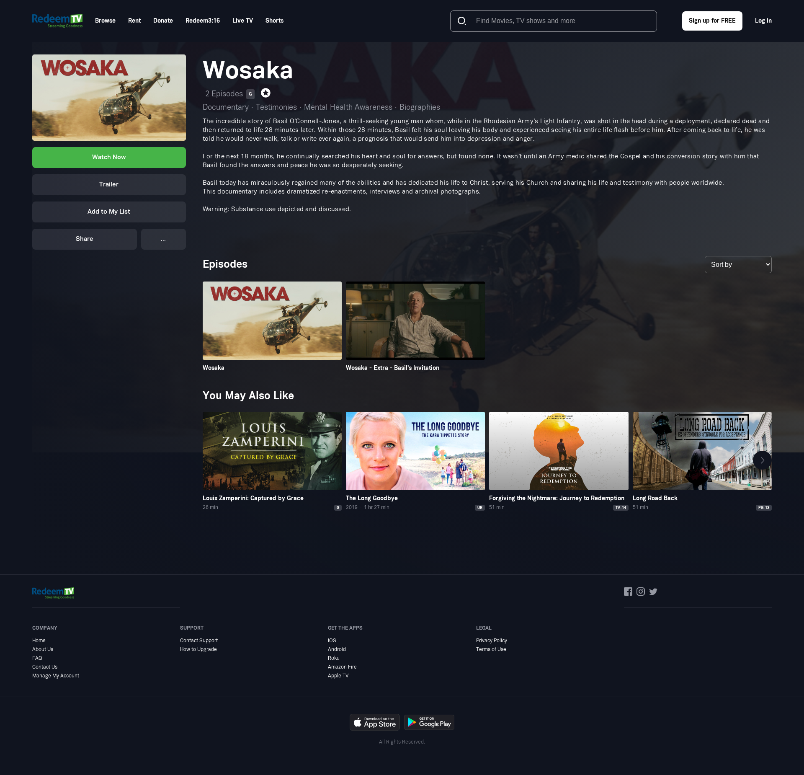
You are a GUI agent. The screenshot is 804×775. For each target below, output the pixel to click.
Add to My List (109, 212)
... (163, 239)
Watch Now (109, 157)
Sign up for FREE (712, 21)
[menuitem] (105, 20)
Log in (763, 21)
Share (84, 239)
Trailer (109, 185)
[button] (762, 460)
